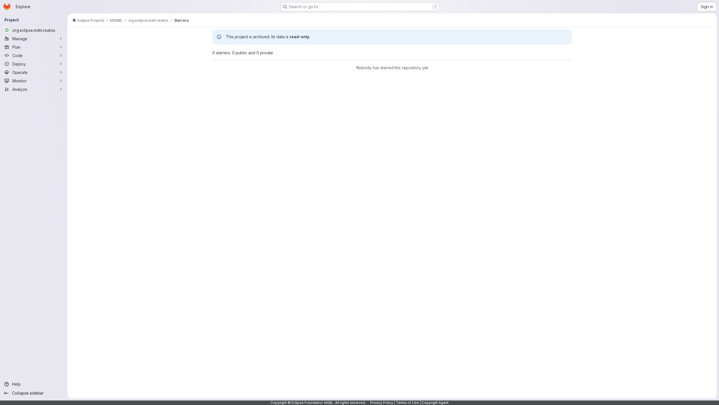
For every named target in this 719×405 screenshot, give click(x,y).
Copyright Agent (435, 402)
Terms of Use (407, 402)
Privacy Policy (381, 402)
